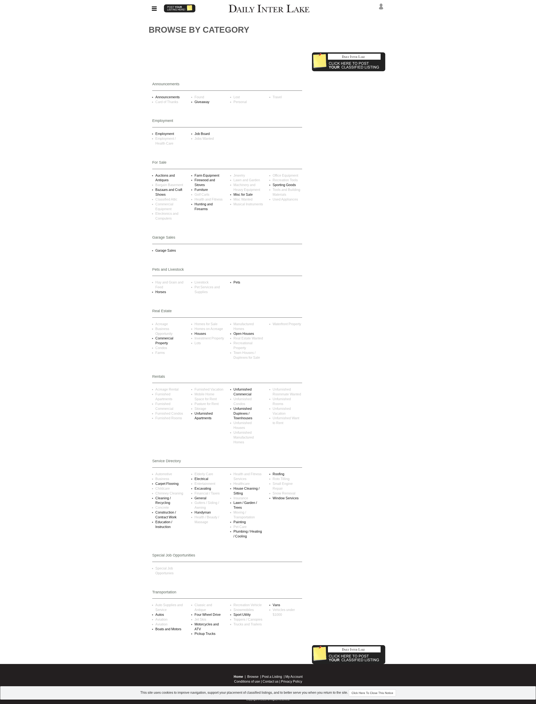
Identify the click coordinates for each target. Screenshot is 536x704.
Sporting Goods (284, 185)
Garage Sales (165, 250)
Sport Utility (242, 614)
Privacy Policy (291, 681)
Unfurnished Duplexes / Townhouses (242, 413)
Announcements (167, 97)
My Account (294, 676)
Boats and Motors (168, 629)
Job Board (202, 134)
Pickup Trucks (205, 633)
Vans (276, 605)
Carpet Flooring (167, 483)
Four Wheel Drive (208, 614)
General (200, 498)
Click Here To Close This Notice (372, 693)
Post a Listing (272, 676)
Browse (253, 676)
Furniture (201, 190)
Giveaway (202, 102)
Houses (200, 333)
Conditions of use (247, 681)
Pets (236, 282)
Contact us (270, 681)
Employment (164, 134)
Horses (160, 292)
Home (238, 676)
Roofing (278, 474)
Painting (239, 522)
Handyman (203, 512)
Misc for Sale (243, 194)
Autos (159, 614)
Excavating (203, 488)
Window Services (286, 498)
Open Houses (243, 333)
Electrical (201, 479)
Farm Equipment (207, 175)
